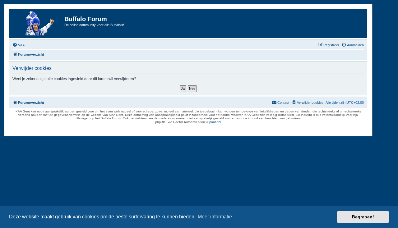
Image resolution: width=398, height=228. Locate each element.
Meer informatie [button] (215, 216)
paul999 (215, 122)
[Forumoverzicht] (37, 23)
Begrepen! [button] (363, 216)
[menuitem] (18, 45)
